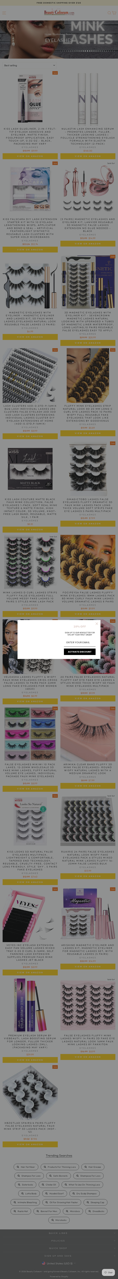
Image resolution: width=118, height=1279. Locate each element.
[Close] (96, 623)
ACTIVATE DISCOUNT (80, 651)
